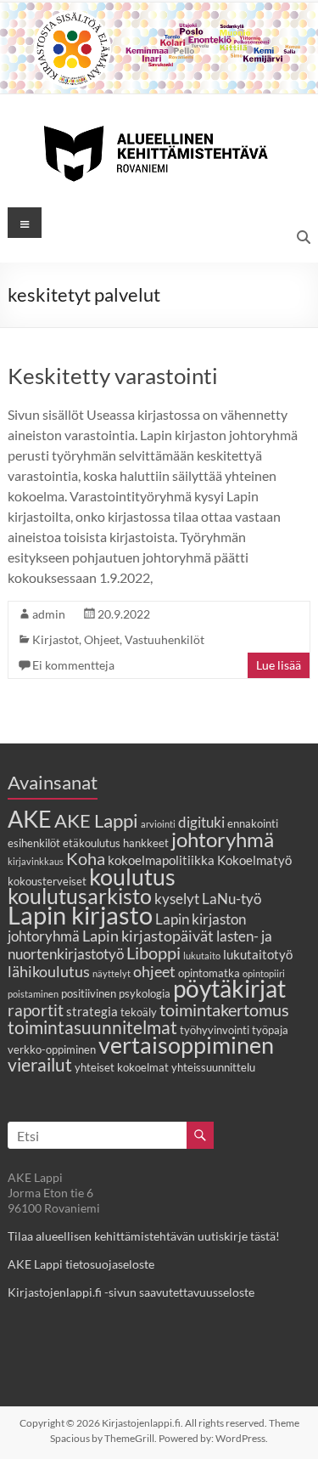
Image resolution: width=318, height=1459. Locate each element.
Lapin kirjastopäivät (148, 935)
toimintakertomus (224, 1009)
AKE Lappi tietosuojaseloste (81, 1264)
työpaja (270, 1030)
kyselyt (176, 899)
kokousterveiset (47, 881)
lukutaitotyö (258, 954)
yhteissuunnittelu (213, 1067)
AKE (30, 819)
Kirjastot (55, 639)
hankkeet (146, 843)
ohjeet (154, 971)
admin (48, 614)
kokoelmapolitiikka (161, 860)
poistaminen (33, 993)
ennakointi (252, 823)
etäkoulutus (91, 843)
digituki (201, 822)
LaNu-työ (231, 899)
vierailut (40, 1064)
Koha (85, 858)
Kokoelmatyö (254, 860)
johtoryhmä (222, 839)
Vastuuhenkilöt (164, 639)
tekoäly (138, 1012)
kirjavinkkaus (36, 861)
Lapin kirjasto (80, 915)
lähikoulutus (49, 971)
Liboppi (153, 952)
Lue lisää (278, 665)
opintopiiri (264, 973)
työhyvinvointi (214, 1030)
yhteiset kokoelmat (122, 1067)
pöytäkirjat (229, 989)
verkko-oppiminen (52, 1049)
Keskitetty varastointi (113, 375)
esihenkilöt (34, 843)
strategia (92, 1011)
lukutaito (201, 955)
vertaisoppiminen (186, 1045)
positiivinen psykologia (115, 993)
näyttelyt (111, 973)
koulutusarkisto (80, 896)
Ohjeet (102, 639)
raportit (36, 1010)
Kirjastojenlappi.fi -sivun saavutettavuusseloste (131, 1292)
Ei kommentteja (73, 665)
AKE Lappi (96, 820)
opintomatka (209, 973)
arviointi (158, 823)
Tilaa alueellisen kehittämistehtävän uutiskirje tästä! (144, 1236)
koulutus (132, 876)
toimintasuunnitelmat (92, 1027)
